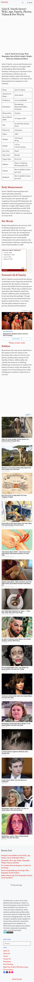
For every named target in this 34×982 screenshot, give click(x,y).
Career (5, 956)
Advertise (6, 953)
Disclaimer (7, 961)
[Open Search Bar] (22, 3)
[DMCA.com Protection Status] (8, 933)
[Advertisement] (17, 34)
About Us (6, 951)
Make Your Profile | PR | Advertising (15, 967)
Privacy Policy (8, 970)
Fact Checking (8, 964)
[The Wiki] (4, 3)
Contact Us (7, 959)
